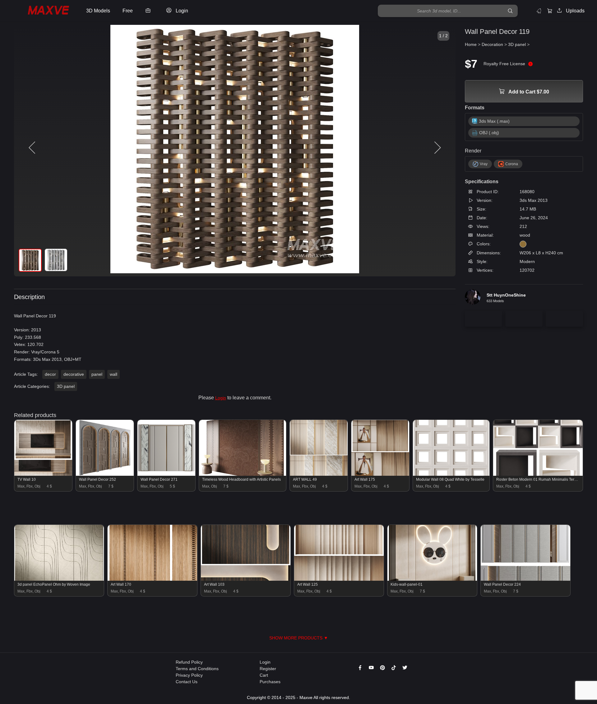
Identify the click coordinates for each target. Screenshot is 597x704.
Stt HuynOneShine (506, 295)
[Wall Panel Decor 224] (525, 579)
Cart (264, 675)
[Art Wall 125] (339, 579)
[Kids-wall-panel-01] (432, 579)
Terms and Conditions (197, 668)
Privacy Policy (189, 675)
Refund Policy (189, 662)
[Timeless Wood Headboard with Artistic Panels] (242, 474)
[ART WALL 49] (319, 474)
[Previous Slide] (32, 147)
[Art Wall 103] (245, 579)
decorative (73, 374)
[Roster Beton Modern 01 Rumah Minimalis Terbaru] (538, 474)
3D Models (98, 10)
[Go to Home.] (41, 11)
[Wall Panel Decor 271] (166, 474)
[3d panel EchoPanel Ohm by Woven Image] (59, 579)
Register (268, 668)
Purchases (270, 681)
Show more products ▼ (298, 637)
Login (220, 397)
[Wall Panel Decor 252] (105, 474)
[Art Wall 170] (152, 579)
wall (113, 374)
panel (96, 374)
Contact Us (186, 681)
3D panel (66, 386)
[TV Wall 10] (43, 474)
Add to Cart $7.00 (528, 91)
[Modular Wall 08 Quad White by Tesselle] (451, 474)
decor (50, 374)
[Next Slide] (436, 147)
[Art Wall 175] (380, 474)
